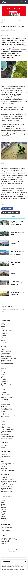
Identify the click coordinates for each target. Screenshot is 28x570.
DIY (2, 490)
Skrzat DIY (4, 477)
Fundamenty (4, 339)
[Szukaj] (21, 2)
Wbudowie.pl (4, 458)
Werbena (3, 518)
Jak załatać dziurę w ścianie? (9, 481)
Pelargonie (4, 513)
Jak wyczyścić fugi (6, 483)
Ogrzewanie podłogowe (7, 463)
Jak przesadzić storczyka (8, 479)
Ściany (3, 340)
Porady (3, 323)
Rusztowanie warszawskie (8, 358)
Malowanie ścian (5, 353)
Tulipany (3, 504)
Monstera (3, 392)
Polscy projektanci (6, 431)
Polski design (5, 434)
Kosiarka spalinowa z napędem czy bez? (12, 415)
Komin (3, 326)
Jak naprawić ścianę (6, 488)
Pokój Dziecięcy (5, 427)
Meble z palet (5, 401)
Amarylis (3, 507)
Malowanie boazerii (6, 356)
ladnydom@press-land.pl (8, 538)
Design (10, 551)
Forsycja (3, 511)
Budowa (3, 19)
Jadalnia (3, 379)
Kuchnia (3, 376)
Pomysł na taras (5, 530)
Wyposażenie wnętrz (7, 426)
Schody (3, 325)
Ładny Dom (4, 445)
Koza (2, 461)
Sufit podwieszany (6, 360)
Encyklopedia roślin (6, 408)
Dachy (8, 19)
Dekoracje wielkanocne (7, 436)
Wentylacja (4, 466)
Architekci (4, 433)
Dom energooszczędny (7, 470)
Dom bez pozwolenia (7, 454)
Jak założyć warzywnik (7, 486)
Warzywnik (4, 406)
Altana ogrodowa (5, 394)
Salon (2, 371)
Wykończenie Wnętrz (7, 351)
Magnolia (3, 413)
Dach (2, 332)
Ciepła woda (4, 335)
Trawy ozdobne (5, 417)
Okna (2, 328)
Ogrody (19, 549)
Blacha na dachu (5, 362)
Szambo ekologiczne (7, 363)
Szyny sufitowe (5, 465)
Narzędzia (4, 355)
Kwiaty (3, 520)
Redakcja (3, 543)
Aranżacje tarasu (5, 404)
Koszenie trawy (5, 403)
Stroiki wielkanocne (6, 438)
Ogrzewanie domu (6, 337)
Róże (2, 502)
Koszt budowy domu (6, 330)
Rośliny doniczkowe (6, 397)
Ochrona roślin (5, 399)
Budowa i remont (12, 549)
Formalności (4, 333)
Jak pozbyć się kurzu (7, 484)
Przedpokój (4, 378)
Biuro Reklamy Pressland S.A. (9, 540)
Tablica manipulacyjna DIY (8, 491)
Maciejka (3, 509)
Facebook (14, 555)
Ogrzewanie (4, 460)
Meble (3, 424)
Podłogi (3, 349)
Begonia (3, 500)
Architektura (16, 551)
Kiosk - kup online (14, 8)
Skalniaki (3, 396)
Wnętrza (24, 549)
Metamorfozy (5, 381)
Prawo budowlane (6, 456)
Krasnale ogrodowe (6, 410)
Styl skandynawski (6, 385)
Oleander (3, 506)
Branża (3, 529)
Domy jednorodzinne (6, 527)
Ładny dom (5, 549)
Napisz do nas (5, 541)
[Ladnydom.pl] (4, 2)
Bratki (2, 514)
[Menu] (26, 2)
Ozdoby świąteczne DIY (7, 429)
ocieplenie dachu (13, 124)
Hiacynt (3, 499)
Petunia (3, 516)
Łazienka (3, 372)
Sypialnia (3, 374)
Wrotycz (3, 411)
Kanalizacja (4, 468)
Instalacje (3, 342)
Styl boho (3, 383)
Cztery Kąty (4, 447)
